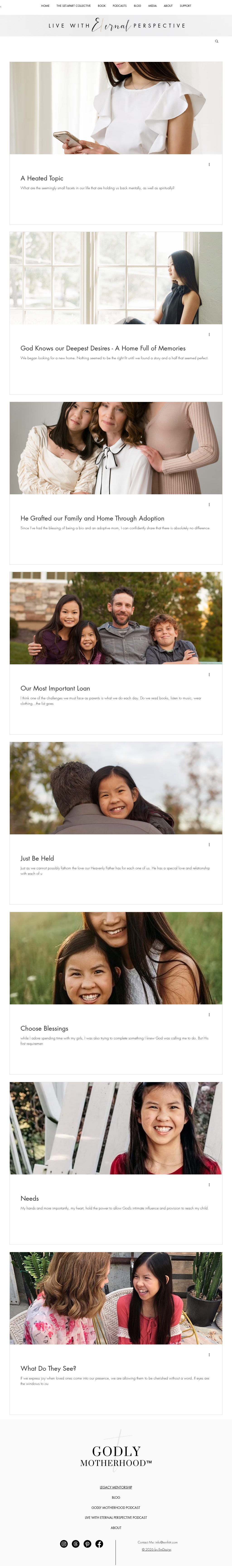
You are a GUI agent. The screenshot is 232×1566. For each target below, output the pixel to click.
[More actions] (210, 164)
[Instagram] (64, 1544)
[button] (217, 41)
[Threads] (76, 1544)
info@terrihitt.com (166, 1542)
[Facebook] (99, 1544)
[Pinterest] (87, 1544)
